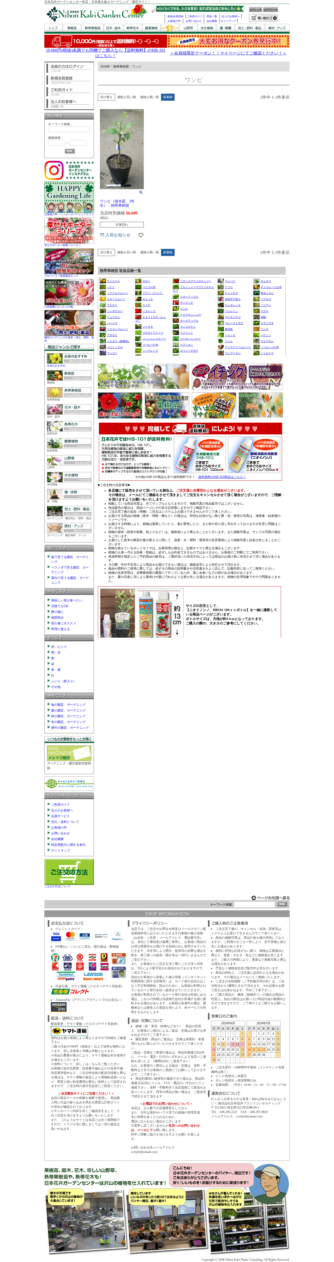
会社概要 (212, 21)
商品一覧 (212, 16)
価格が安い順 (126, 97)
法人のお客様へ (231, 16)
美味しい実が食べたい (66, 600)
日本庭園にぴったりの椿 (58, 306)
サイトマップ (228, 21)
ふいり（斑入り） (63, 681)
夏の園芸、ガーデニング (68, 710)
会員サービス (60, 816)
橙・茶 (56, 652)
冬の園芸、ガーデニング (68, 722)
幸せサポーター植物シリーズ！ (62, 245)
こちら (93, 1064)
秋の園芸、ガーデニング (68, 716)
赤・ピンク (59, 647)
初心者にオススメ (63, 623)
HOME (105, 66)
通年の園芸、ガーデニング (70, 727)
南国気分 (57, 617)
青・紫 (56, 670)
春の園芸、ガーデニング (68, 705)
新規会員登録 (175, 16)
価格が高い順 (149, 97)
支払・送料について (65, 822)
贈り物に (57, 612)
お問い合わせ (193, 21)
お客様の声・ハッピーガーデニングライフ (69, 214)
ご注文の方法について (57, 886)
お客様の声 (174, 21)
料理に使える (60, 629)
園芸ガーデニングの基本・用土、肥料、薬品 (69, 339)
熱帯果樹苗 (121, 66)
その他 (56, 687)
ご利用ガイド (195, 16)
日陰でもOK (59, 606)
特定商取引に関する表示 (68, 845)
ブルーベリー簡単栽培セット (61, 275)
